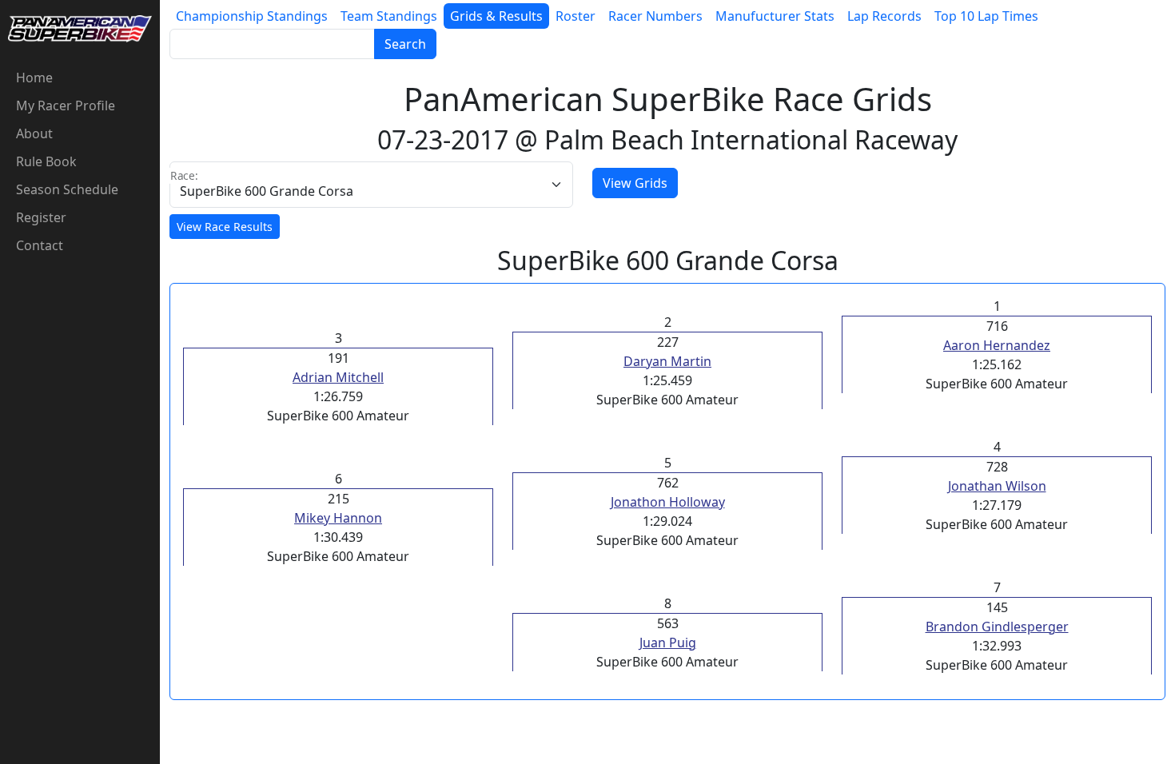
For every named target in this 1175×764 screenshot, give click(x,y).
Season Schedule (67, 189)
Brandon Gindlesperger (997, 626)
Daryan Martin (667, 361)
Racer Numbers (655, 16)
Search (405, 44)
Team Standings (389, 16)
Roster (575, 16)
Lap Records (884, 16)
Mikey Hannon (338, 518)
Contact (39, 245)
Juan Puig (667, 642)
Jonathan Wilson (997, 486)
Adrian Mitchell (338, 377)
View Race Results (225, 226)
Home (34, 77)
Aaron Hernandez (996, 345)
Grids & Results (496, 16)
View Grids (635, 183)
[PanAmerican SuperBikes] (80, 27)
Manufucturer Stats (774, 16)
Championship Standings (252, 16)
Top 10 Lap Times (986, 16)
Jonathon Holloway (668, 502)
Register (41, 217)
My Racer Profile (65, 105)
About (34, 133)
